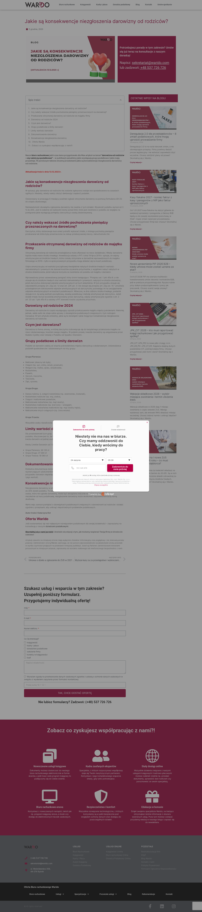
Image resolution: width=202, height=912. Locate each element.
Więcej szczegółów (101, 485)
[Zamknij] (147, 422)
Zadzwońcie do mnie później (120, 468)
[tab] (84, 428)
